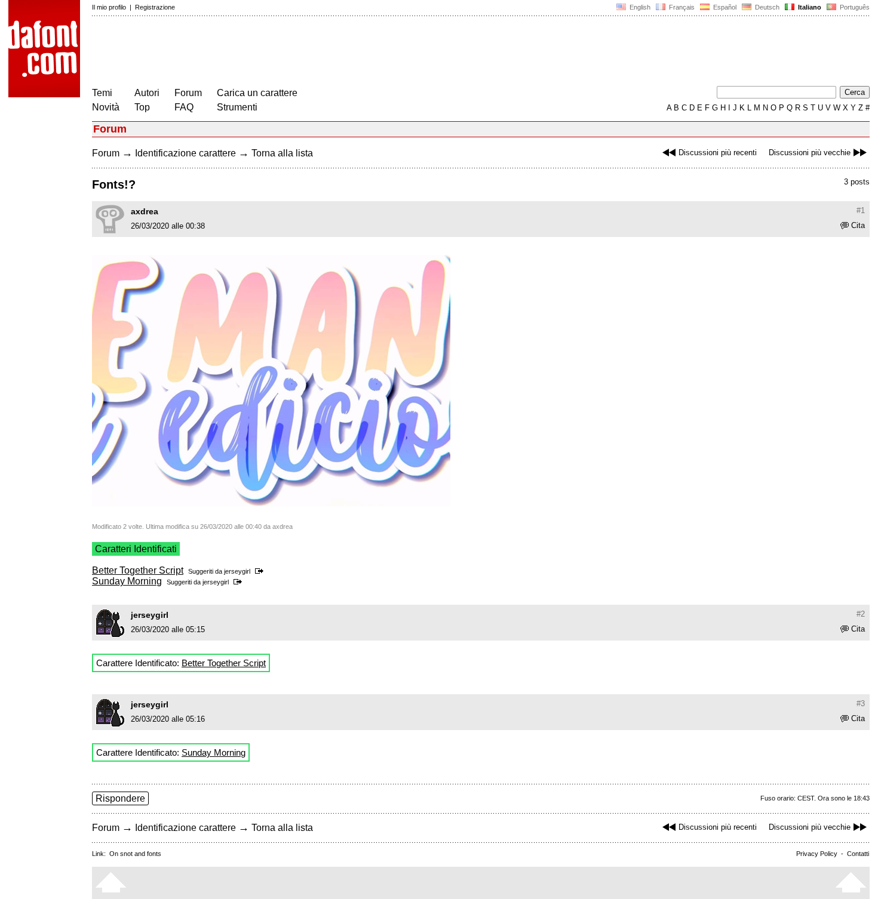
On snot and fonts (135, 853)
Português (853, 7)
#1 (860, 210)
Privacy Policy (816, 853)
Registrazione (155, 7)
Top (142, 107)
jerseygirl (237, 571)
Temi (102, 93)
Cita (858, 225)
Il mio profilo (109, 7)
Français (680, 7)
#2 (860, 613)
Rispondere (120, 798)
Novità (105, 107)
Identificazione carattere (185, 153)
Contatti (858, 853)
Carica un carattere (257, 93)
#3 (860, 703)
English (639, 7)
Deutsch (766, 7)
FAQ (184, 107)
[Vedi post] (261, 571)
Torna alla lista (282, 153)
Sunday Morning (127, 581)
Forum (188, 93)
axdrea (144, 211)
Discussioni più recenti (718, 152)
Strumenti (237, 107)
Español (724, 7)
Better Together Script (137, 570)
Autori (146, 93)
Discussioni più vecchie (810, 152)
